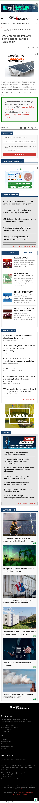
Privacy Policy (4, 802)
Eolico (3, 751)
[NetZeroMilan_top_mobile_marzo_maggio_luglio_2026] (19, 8)
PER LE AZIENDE (8, 755)
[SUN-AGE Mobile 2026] (19, 65)
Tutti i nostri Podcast (27, 503)
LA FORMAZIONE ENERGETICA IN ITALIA (23, 274)
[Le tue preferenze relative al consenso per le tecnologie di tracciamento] (35, 799)
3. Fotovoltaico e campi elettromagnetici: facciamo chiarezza (19, 497)
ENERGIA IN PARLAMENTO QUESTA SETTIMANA (25, 310)
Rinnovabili (5, 23)
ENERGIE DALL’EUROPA (23, 292)
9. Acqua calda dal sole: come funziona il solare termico (16, 454)
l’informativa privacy (25, 149)
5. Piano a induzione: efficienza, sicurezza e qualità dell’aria (16, 483)
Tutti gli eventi (28, 399)
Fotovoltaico (31, 23)
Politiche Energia (18, 23)
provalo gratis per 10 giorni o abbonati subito (17, 114)
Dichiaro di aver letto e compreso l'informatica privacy (20, 146)
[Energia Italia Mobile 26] (19, 179)
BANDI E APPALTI (21, 258)
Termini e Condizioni (22, 794)
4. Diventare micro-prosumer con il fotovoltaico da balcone (18, 490)
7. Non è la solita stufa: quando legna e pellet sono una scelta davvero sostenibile (19, 470)
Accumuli (3, 748)
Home (3, 28)
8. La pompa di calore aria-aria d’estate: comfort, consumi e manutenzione (16, 461)
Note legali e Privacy (24, 792)
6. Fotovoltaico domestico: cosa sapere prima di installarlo (17, 477)
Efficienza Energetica (7, 746)
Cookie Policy (13, 802)
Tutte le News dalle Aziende (23, 246)
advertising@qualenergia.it (14, 761)
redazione (21, 789)
